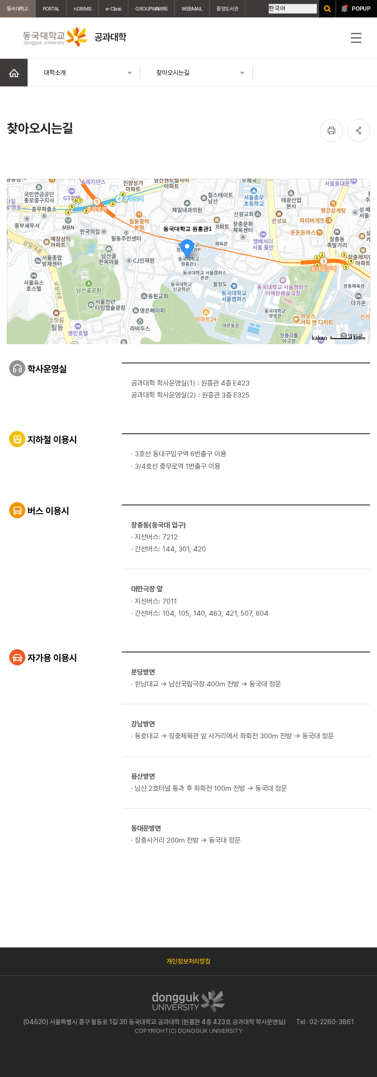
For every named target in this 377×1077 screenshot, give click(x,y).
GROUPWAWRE (151, 9)
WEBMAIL (192, 9)
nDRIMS (82, 9)
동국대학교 (18, 9)
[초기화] (358, 277)
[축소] (358, 260)
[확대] (358, 245)
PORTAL (51, 9)
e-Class (113, 9)
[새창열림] (327, 8)
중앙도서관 (227, 9)
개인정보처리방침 (188, 961)
